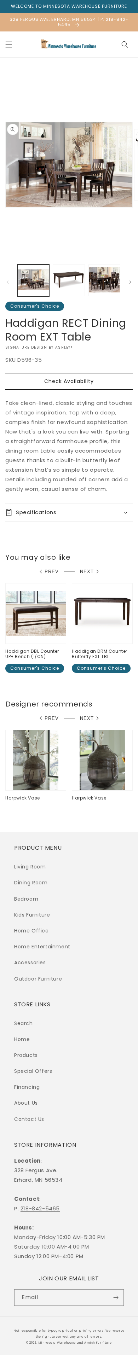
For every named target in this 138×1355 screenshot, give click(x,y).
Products (26, 1055)
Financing (27, 1087)
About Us (26, 1102)
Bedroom (26, 898)
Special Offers (33, 1071)
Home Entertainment (42, 946)
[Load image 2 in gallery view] (69, 280)
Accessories (30, 962)
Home (22, 1039)
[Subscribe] (115, 1297)
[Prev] (8, 282)
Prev (52, 571)
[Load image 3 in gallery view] (104, 280)
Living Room (30, 866)
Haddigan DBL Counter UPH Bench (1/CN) (32, 654)
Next (87, 571)
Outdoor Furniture (38, 978)
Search (23, 1023)
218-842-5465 (40, 1208)
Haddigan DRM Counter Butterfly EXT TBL (99, 654)
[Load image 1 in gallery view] (33, 280)
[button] (9, 44)
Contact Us (29, 1119)
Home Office (31, 930)
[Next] (130, 282)
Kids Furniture (32, 914)
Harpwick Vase (22, 798)
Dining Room (31, 882)
